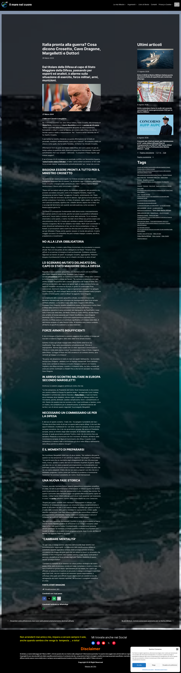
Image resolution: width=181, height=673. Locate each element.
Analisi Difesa (164, 177)
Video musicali (156, 236)
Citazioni (139, 186)
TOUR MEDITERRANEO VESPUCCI (159, 221)
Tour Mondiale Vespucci (143, 227)
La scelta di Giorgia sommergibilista (146, 200)
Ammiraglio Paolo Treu (153, 177)
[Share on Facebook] (44, 598)
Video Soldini (165, 236)
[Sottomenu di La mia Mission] (125, 4)
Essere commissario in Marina (163, 186)
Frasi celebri (140, 188)
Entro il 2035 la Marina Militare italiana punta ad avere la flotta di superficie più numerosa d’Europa (155, 77)
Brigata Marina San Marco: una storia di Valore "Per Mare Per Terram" (153, 182)
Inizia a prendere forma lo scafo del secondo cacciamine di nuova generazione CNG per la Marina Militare (154, 110)
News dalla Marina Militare (162, 210)
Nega (153, 665)
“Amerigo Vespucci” (142, 238)
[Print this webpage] (59, 598)
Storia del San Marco (143, 221)
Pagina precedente (145, 153)
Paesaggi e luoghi (142, 215)
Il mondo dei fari (145, 194)
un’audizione (52, 277)
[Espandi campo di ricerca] (176, 4)
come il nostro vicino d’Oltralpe (54, 162)
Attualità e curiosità (148, 180)
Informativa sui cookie (148, 669)
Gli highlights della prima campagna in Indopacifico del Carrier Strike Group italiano (154, 191)
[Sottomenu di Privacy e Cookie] (171, 4)
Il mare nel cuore (20, 4)
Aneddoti (139, 180)
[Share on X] (49, 598)
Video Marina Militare (144, 236)
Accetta (139, 665)
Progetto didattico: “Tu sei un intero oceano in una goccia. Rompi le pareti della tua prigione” (154, 218)
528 (164, 153)
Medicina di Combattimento (144, 210)
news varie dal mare (143, 213)
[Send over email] (54, 598)
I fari (138, 194)
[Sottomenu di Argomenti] (136, 4)
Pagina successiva (145, 157)
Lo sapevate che (158, 208)
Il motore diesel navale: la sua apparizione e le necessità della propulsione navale (153, 197)
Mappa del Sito (90, 666)
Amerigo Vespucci (167, 175)
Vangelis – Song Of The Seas (144, 233)
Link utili (149, 208)
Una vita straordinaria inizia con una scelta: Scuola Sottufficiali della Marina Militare (154, 230)
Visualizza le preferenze (169, 665)
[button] (177, 649)
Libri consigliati (141, 208)
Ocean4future (154, 213)
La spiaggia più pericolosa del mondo (146, 203)
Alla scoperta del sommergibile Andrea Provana (149, 175)
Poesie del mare (153, 215)
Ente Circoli (152, 186)
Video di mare (157, 233)
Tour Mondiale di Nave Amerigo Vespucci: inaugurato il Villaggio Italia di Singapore (153, 224)
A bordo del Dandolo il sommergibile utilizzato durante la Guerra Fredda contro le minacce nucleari (153, 168)
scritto (53, 498)
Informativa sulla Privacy (161, 669)
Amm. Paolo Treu (141, 177)
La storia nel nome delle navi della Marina (148, 205)
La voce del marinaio (165, 205)
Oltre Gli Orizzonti (164, 213)
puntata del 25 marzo (91, 125)
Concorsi (145, 186)
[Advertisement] (90, 27)
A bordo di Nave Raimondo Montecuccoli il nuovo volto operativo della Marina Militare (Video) (154, 171)
